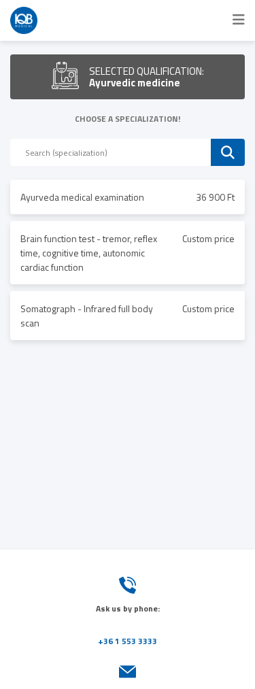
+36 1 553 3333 (127, 641)
